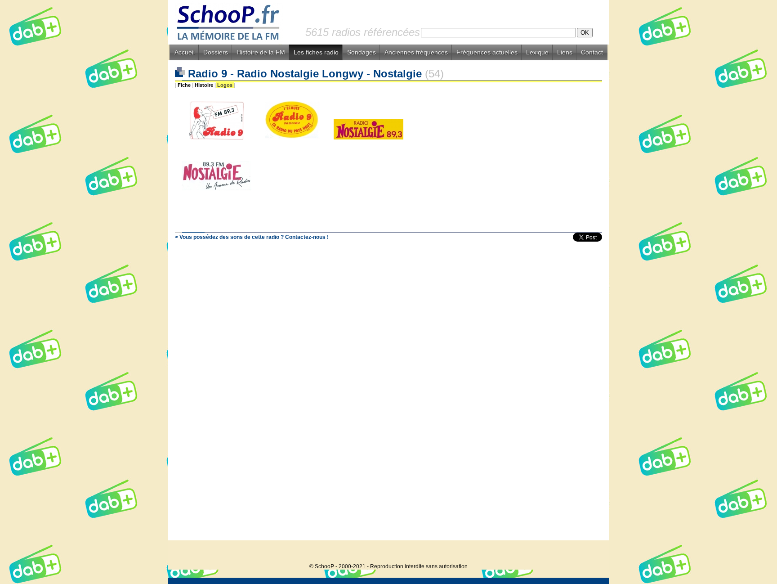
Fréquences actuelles (487, 52)
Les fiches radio (316, 52)
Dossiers (215, 52)
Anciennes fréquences (416, 52)
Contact (592, 52)
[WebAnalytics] (591, 553)
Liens (564, 52)
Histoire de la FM (261, 52)
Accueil (184, 52)
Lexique (537, 52)
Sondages (361, 52)
